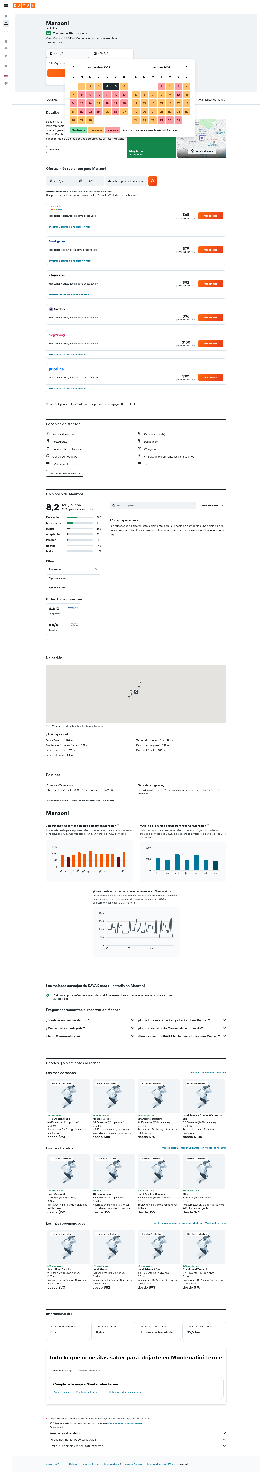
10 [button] (98, 94)
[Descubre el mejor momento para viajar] (6, 56)
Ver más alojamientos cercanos (208, 1072)
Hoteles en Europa (90, 1464)
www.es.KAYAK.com (55, 1464)
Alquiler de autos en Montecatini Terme (75, 1392)
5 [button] (116, 86)
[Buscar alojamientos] (6, 23)
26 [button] (115, 111)
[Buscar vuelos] (6, 16)
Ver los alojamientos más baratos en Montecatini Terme (194, 1147)
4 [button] (107, 86)
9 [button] (90, 94)
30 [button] (90, 120)
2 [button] (90, 86)
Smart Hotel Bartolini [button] (150, 1118)
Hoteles (73, 1464)
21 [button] (73, 111)
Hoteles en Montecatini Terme (125, 1392)
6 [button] (124, 86)
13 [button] (124, 94)
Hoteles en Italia (111, 1464)
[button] (6, 5)
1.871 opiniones (78, 33)
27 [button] (124, 111)
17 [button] (98, 103)
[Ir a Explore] (6, 41)
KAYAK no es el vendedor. (65, 1433)
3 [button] (99, 86)
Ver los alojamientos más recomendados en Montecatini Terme (190, 1223)
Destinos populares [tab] (89, 1370)
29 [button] (81, 120)
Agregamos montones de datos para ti (73, 1439)
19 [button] (115, 103)
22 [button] (81, 111)
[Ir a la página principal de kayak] (24, 5)
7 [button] (73, 94)
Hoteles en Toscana (132, 1464)
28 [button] (73, 120)
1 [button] (81, 86)
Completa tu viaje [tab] (62, 1370)
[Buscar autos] (6, 31)
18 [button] (107, 103)
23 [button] (90, 111)
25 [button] (107, 111)
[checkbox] (63, 610)
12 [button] (115, 94)
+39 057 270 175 (56, 42)
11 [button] (107, 94)
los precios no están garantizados (125, 1422)
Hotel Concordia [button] (56, 1194)
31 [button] (178, 120)
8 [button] (82, 94)
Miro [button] (185, 1194)
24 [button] (98, 111)
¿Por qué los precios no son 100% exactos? (76, 1446)
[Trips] (6, 66)
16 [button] (90, 103)
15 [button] (81, 103)
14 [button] (73, 103)
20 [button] (124, 103)
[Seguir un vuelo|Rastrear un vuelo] (6, 48)
